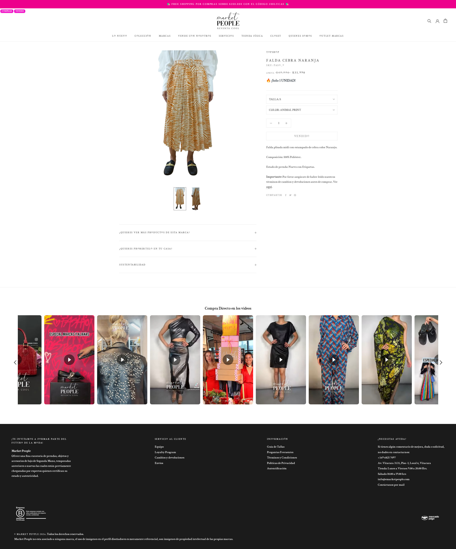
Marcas (165, 36)
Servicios (226, 36)
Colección (143, 36)
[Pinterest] (295, 195)
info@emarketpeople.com (394, 479)
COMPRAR (7, 11)
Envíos (159, 463)
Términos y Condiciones (282, 458)
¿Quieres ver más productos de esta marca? (154, 232)
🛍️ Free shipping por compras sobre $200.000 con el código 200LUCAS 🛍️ (228, 4)
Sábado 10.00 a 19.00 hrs (392, 474)
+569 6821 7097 (387, 458)
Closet (275, 36)
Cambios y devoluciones (169, 458)
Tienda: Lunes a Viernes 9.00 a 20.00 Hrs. (402, 468)
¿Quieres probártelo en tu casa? (145, 248)
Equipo (159, 447)
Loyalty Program (165, 452)
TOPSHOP (272, 52)
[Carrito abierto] (445, 21)
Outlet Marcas (332, 36)
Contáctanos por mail (391, 485)
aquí (269, 187)
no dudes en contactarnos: (394, 452)
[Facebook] (286, 195)
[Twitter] (290, 195)
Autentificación (277, 468)
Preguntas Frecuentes (280, 452)
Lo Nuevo (119, 36)
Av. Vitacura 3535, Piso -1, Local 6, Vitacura (404, 463)
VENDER (19, 11)
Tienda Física (252, 36)
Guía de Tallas (275, 447)
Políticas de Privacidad (281, 463)
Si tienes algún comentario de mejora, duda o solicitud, (411, 447)
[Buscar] (429, 21)
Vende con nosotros (194, 36)
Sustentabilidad (132, 264)
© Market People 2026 (30, 534)
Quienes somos (300, 36)
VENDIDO (302, 136)
